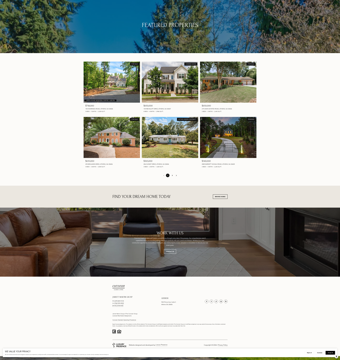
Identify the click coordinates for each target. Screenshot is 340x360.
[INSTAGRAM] (211, 301)
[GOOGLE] (226, 301)
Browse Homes (220, 197)
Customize (319, 353)
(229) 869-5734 (119, 301)
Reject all (309, 353)
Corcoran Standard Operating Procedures (124, 320)
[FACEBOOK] (206, 301)
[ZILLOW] (221, 301)
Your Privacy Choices (170, 358)
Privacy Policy (223, 345)
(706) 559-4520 (119, 303)
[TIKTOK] (216, 301)
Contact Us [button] (170, 251)
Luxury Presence (161, 345)
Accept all (330, 353)
